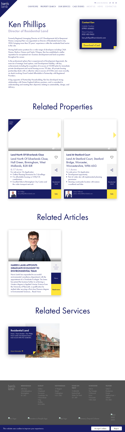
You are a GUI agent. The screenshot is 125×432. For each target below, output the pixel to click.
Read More (36, 291)
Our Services (64, 6)
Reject (116, 428)
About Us (91, 6)
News (100, 6)
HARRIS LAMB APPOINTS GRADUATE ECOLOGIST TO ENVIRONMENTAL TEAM (25, 268)
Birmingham (26, 386)
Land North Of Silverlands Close (27, 154)
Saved (102, 3)
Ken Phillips (21, 192)
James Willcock (78, 192)
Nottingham (60, 386)
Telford (109, 386)
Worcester (93, 386)
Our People (33, 6)
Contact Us (110, 6)
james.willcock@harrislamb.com (83, 194)
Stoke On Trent (75, 387)
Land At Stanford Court (78, 154)
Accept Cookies (100, 428)
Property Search (48, 6)
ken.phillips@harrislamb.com (94, 37)
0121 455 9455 (88, 34)
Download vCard (91, 45)
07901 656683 (88, 28)
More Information (16, 351)
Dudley (40, 386)
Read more (56, 290)
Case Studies (78, 6)
